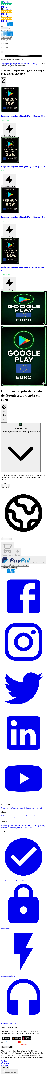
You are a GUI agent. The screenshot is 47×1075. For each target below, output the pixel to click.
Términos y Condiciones (10, 826)
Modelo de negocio (36, 808)
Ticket (3, 816)
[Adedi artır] (9, 485)
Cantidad (4, 483)
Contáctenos (16, 808)
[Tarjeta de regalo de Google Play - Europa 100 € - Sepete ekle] (2, 290)
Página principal (7, 64)
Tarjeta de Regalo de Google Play (25, 64)
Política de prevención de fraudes (20, 828)
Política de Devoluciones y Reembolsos (20, 816)
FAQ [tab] (12, 565)
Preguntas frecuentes (14, 818)
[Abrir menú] (2, 26)
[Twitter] (23, 709)
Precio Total (5, 488)
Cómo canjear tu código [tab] (9, 568)
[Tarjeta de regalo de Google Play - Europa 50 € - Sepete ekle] (2, 237)
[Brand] (8, 26)
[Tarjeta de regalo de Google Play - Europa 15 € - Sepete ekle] (2, 136)
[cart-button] (9, 28)
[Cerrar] (2, 52)
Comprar (18, 555)
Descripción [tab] (6, 565)
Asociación (25, 808)
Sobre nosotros (6, 808)
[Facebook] (23, 618)
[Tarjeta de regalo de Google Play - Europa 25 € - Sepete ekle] (2, 186)
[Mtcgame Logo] (8, 573)
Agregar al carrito (7, 555)
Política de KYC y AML (27, 826)
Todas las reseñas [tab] (22, 565)
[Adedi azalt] (2, 485)
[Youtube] (23, 800)
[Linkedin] (23, 755)
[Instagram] (23, 664)
